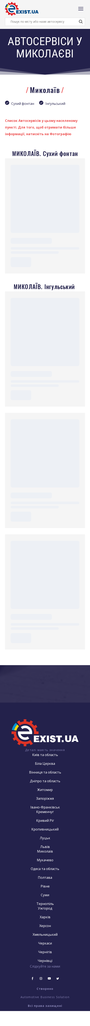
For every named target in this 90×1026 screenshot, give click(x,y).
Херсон (45, 925)
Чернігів (45, 952)
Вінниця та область (45, 772)
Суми (45, 895)
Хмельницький (45, 934)
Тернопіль (45, 903)
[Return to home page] (22, 9)
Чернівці (45, 960)
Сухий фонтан (22, 103)
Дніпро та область (45, 781)
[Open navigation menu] (81, 9)
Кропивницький (45, 829)
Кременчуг (45, 811)
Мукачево (45, 860)
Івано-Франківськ (45, 807)
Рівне (45, 886)
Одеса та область (45, 868)
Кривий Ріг (45, 820)
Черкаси (45, 943)
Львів (45, 846)
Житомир (45, 789)
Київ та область (45, 754)
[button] (80, 21)
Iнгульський (55, 103)
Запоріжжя (45, 798)
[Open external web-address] (45, 732)
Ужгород (45, 908)
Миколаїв (45, 851)
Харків (45, 917)
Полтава (45, 877)
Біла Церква (45, 763)
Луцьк (45, 838)
